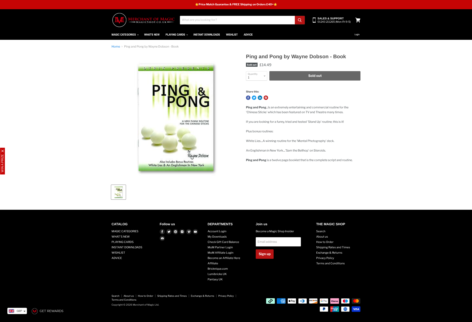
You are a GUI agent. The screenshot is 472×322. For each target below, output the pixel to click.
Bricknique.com (218, 268)
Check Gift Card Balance (223, 242)
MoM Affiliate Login (220, 252)
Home (116, 46)
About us (322, 236)
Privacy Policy (325, 258)
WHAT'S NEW (151, 34)
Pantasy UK (215, 279)
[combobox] (237, 20)
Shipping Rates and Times (333, 247)
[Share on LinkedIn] (260, 97)
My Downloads (217, 236)
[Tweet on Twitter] (254, 97)
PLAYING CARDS (176, 34)
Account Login (217, 231)
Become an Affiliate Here (224, 258)
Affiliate (213, 263)
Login (357, 34)
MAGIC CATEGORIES (124, 34)
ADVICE (248, 34)
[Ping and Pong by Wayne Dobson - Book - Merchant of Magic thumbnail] (118, 192)
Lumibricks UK (217, 274)
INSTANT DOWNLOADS (206, 34)
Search (320, 231)
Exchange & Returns (329, 252)
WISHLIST (232, 34)
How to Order (325, 242)
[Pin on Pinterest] (266, 97)
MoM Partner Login (220, 247)
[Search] (300, 20)
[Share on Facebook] (248, 97)
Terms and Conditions (330, 263)
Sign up (265, 254)
